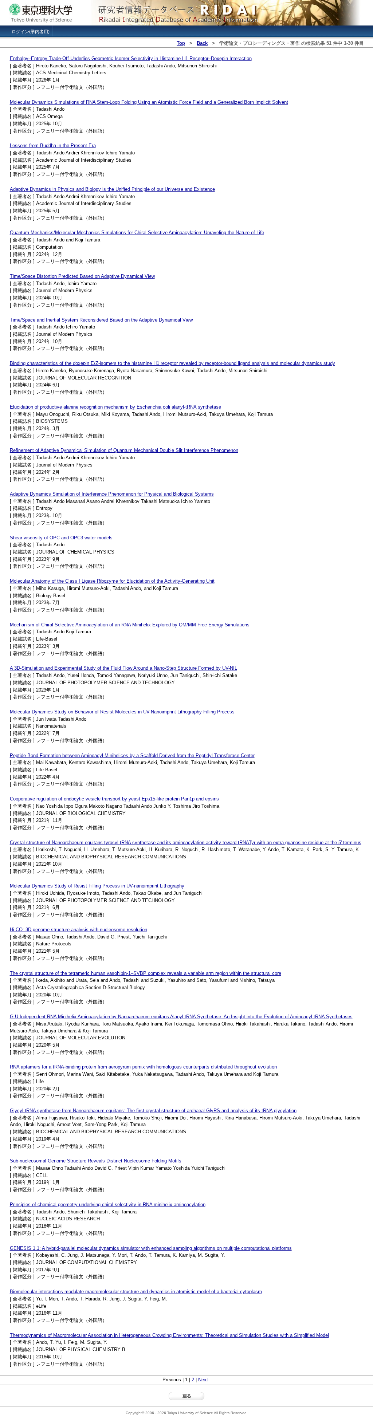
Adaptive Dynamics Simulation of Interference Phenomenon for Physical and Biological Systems (112, 494)
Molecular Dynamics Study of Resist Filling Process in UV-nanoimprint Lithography (97, 886)
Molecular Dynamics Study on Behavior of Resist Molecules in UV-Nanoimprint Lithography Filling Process (122, 712)
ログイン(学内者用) (31, 31)
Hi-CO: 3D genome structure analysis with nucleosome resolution (78, 929)
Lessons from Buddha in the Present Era (53, 145)
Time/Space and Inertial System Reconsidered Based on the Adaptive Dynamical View (101, 320)
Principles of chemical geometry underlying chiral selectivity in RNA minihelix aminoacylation (107, 1204)
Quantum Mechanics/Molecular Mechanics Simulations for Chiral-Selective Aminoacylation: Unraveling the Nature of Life (137, 232)
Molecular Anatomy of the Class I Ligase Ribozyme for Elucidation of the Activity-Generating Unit (112, 581)
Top (181, 43)
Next (203, 1379)
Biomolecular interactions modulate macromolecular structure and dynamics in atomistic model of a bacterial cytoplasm (136, 1291)
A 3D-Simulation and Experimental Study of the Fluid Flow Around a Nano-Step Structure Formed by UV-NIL (123, 668)
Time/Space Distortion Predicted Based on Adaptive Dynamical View (82, 276)
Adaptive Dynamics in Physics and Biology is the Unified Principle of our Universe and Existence (112, 189)
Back (202, 43)
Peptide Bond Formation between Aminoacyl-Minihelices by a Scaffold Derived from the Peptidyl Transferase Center (132, 755)
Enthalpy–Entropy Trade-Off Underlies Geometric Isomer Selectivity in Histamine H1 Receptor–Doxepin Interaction (131, 58)
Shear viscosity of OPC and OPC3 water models (61, 537)
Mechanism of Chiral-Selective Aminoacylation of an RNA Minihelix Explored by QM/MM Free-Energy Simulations (130, 624)
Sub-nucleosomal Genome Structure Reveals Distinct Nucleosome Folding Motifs (95, 1161)
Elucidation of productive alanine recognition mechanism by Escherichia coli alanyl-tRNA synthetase (115, 407)
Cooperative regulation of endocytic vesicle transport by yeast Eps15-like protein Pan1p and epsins (114, 799)
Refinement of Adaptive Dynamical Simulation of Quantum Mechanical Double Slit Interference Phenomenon (124, 450)
